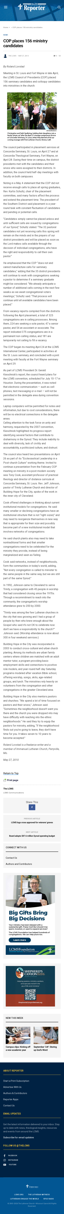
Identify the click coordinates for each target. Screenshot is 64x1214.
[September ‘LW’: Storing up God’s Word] (46, 1035)
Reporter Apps (10, 1099)
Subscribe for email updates (18, 1137)
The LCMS (12, 56)
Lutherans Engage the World (24, 1199)
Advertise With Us (12, 1087)
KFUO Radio (48, 1199)
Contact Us (11, 858)
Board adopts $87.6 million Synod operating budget (32, 836)
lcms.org (18, 1195)
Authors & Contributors (15, 1093)
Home (5, 27)
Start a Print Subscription (16, 1081)
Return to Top (11, 773)
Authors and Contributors (19, 864)
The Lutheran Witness (39, 1195)
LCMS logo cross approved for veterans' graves (32, 822)
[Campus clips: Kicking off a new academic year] (18, 1035)
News (5, 35)
